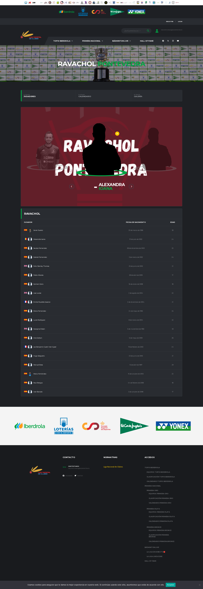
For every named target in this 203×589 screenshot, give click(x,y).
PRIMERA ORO (152, 490)
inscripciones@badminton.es (171, 30)
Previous (71, 186)
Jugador (28, 222)
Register (169, 21)
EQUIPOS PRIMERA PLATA (159, 512)
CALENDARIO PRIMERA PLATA (161, 521)
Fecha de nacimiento (136, 222)
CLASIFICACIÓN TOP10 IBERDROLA (161, 477)
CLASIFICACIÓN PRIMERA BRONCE (159, 536)
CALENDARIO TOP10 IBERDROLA (160, 481)
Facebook (68, 476)
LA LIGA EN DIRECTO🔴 (156, 552)
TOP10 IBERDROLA (61, 41)
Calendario (84, 95)
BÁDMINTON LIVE (120, 41)
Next (131, 186)
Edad (172, 222)
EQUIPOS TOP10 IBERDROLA (158, 472)
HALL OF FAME (146, 41)
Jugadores (30, 95)
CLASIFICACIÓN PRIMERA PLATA (162, 516)
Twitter (80, 476)
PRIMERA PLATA (153, 509)
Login (180, 21)
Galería (138, 95)
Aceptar (170, 585)
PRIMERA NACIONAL (91, 41)
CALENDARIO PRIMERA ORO (160, 503)
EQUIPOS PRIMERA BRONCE (160, 530)
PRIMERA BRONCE (154, 527)
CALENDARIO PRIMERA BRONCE (162, 541)
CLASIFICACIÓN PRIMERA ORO (161, 498)
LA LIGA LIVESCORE (154, 556)
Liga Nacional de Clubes (113, 466)
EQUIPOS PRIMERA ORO (158, 494)
